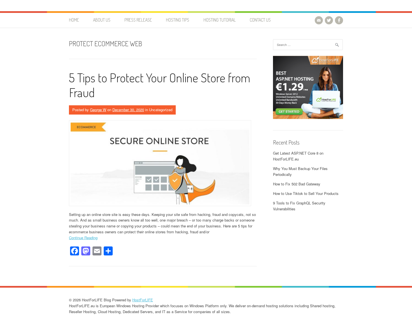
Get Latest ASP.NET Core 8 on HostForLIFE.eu (298, 156)
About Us (101, 20)
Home (74, 20)
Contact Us (260, 20)
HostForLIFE (142, 299)
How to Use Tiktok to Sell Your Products (306, 193)
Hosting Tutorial (219, 20)
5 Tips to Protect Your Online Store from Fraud (159, 85)
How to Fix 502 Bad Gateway (296, 184)
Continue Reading (83, 237)
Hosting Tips (177, 20)
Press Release (138, 20)
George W (98, 109)
